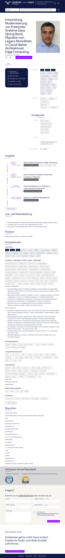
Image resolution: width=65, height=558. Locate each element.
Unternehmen (38, 505)
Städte (35, 120)
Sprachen (34, 98)
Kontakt (21, 556)
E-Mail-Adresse (10, 505)
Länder (35, 137)
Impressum (28, 556)
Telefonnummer (39, 499)
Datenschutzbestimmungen (45, 513)
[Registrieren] (55, 3)
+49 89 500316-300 (42, 4)
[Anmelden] (58, 3)
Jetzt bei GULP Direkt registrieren (15, 551)
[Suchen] (58, 9)
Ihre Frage (9, 511)
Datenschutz (42, 556)
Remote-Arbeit (33, 149)
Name (7, 499)
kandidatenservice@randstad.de (45, 1)
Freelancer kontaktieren (24, 57)
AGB (35, 556)
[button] (12, 9)
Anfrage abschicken (53, 521)
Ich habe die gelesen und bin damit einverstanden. (48, 513)
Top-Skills (34, 69)
